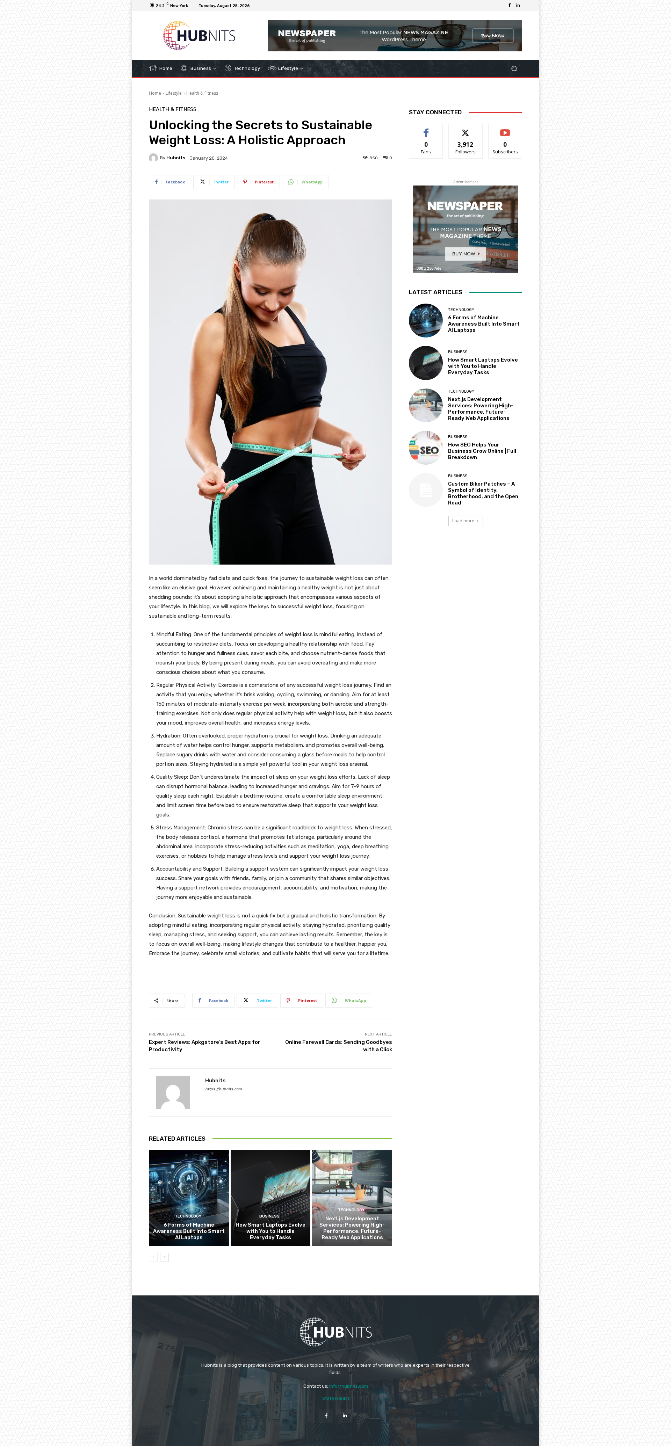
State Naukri (335, 1398)
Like (426, 129)
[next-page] (164, 1257)
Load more (463, 521)
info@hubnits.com (348, 1386)
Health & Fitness (202, 93)
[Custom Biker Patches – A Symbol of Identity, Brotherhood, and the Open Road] (426, 490)
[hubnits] (154, 157)
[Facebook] (509, 5)
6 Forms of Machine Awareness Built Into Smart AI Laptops (189, 1231)
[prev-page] (153, 1257)
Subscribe (505, 129)
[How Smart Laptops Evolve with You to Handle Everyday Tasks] (271, 1198)
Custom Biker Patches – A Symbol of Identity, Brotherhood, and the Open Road (483, 493)
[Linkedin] (518, 5)
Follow (465, 129)
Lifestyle (174, 93)
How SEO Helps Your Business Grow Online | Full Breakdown (482, 451)
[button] (514, 68)
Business (269, 1216)
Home (155, 93)
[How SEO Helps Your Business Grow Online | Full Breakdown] (426, 448)
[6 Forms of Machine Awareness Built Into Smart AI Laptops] (189, 1198)
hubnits (175, 157)
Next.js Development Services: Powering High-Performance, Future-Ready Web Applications (352, 1228)
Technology (188, 1216)
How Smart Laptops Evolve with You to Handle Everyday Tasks (270, 1231)
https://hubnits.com (223, 1089)
